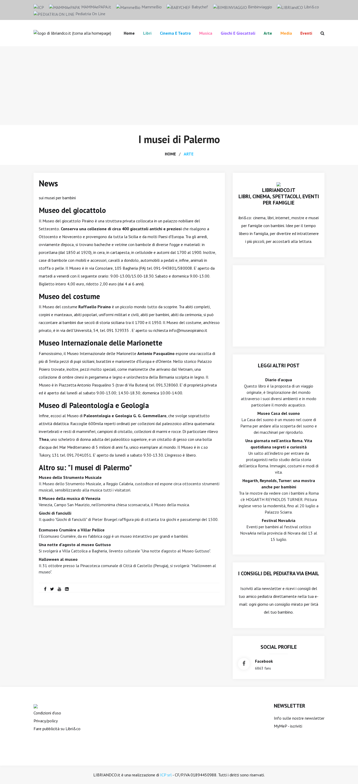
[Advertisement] (179, 85)
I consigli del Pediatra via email (278, 573)
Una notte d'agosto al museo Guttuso (75, 544)
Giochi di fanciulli (55, 513)
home (170, 153)
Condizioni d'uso (47, 712)
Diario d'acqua (278, 379)
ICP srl (166, 774)
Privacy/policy (46, 720)
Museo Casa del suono (278, 413)
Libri (147, 33)
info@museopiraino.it (188, 330)
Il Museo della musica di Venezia (69, 498)
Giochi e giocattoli (238, 33)
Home (129, 33)
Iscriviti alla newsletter (260, 588)
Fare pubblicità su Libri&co (57, 728)
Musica (205, 33)
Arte (268, 33)
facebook (264, 661)
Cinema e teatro (175, 33)
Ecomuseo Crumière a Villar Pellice (72, 529)
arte (188, 153)
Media (286, 33)
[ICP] (39, 6)
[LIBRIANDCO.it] (278, 183)
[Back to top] (346, 772)
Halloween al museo (58, 559)
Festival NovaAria (278, 520)
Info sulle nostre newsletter (299, 718)
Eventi (306, 33)
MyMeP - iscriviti (288, 726)
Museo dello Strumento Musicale (70, 477)
